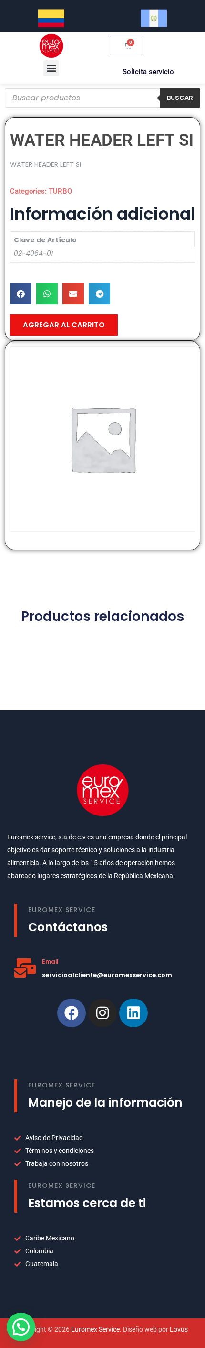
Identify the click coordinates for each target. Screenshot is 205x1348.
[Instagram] (102, 1013)
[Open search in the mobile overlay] (102, 98)
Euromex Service (95, 1329)
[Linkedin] (133, 1013)
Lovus (179, 1329)
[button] (51, 68)
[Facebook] (71, 1013)
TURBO (60, 191)
